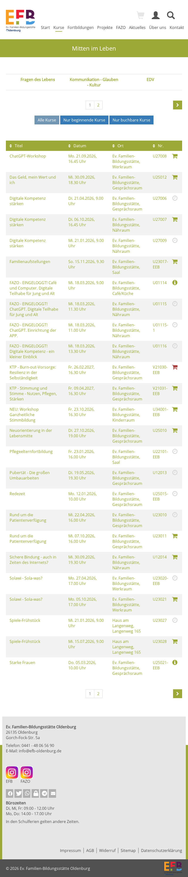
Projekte (105, 27)
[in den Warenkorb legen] (174, 156)
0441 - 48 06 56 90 (38, 745)
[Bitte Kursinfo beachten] (174, 282)
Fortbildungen (81, 27)
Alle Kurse (47, 120)
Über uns (157, 27)
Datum (79, 145)
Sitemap (128, 850)
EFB (9, 781)
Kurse (58, 27)
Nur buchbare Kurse (131, 120)
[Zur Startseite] (20, 21)
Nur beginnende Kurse (84, 120)
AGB (90, 850)
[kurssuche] (171, 17)
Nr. (160, 145)
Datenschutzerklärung (161, 850)
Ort (120, 145)
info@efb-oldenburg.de (40, 751)
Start (45, 27)
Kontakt (177, 27)
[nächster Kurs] (177, 105)
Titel (18, 145)
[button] (9, 793)
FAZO (121, 27)
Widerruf (107, 850)
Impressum (70, 850)
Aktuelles (137, 27)
